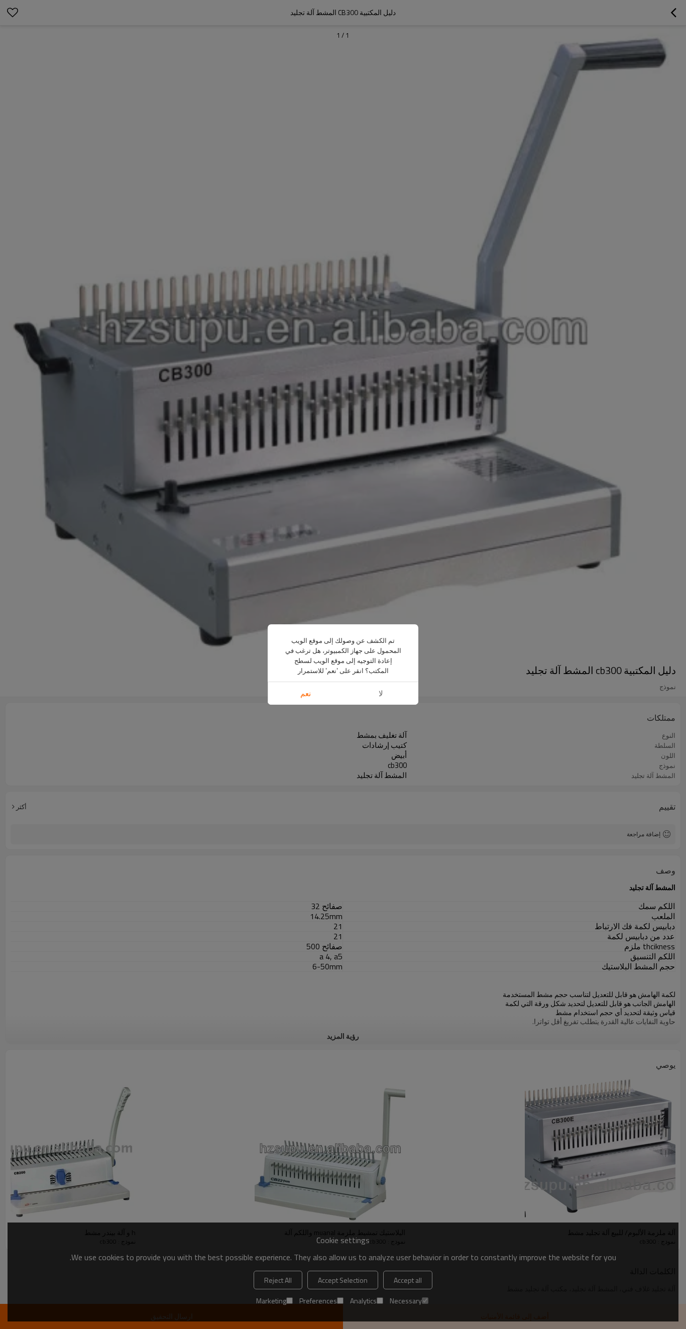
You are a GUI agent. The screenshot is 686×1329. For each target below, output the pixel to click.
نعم (305, 693)
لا (381, 693)
